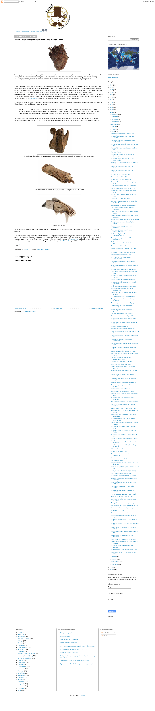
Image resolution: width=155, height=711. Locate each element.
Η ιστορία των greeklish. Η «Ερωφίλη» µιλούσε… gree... (122, 289)
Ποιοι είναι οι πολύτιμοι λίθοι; (119, 246)
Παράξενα (21, 660)
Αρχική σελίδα (58, 308)
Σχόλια (104, 635)
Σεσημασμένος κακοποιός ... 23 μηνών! (122, 361)
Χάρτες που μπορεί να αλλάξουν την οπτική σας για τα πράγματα (78, 664)
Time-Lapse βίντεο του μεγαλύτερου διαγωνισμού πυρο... (121, 230)
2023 (111, 87)
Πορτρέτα (20, 671)
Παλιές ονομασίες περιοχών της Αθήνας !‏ (122, 303)
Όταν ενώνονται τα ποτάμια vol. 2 (69, 642)
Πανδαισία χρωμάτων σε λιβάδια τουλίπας (123, 252)
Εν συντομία (31, 31)
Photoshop (21, 688)
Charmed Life (74, 239)
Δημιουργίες (21, 636)
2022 (111, 90)
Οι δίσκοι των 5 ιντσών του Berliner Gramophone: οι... (121, 454)
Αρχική (18, 31)
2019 (111, 97)
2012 (111, 567)
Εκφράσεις (21, 645)
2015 (111, 107)
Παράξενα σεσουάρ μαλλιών (119, 451)
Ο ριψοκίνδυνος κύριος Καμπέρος (121, 364)
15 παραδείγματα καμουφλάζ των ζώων (122, 313)
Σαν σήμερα (21, 673)
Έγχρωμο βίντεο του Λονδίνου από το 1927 (123, 408)
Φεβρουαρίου (115, 561)
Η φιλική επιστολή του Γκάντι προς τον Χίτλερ (124, 549)
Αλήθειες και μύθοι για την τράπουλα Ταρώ (123, 329)
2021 (111, 92)
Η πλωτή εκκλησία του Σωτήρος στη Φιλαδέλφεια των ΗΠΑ (121, 234)
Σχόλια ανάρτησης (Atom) (29, 311)
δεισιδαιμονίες (33, 98)
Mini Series (38, 31)
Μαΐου (113, 131)
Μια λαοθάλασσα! (116, 152)
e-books (20, 679)
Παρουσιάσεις (22, 662)
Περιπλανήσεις (22, 666)
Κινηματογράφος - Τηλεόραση (26, 654)
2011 (111, 569)
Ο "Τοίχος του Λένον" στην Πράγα (120, 174)
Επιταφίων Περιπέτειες (117, 510)
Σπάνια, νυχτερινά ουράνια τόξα (120, 513)
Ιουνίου (113, 129)
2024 (111, 85)
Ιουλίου (113, 126)
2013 (111, 112)
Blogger (83, 695)
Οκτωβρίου (114, 119)
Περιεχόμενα (24, 31)
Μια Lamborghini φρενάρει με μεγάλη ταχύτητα (124, 402)
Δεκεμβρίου (114, 114)
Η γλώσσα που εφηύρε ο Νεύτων (120, 389)
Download (21, 677)
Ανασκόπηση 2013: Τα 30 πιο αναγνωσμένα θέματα (74, 660)
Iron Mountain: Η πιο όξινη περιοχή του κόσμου (124, 505)
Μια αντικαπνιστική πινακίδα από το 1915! (123, 188)
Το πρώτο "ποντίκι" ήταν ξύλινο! (120, 177)
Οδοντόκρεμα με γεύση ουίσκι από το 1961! (123, 351)
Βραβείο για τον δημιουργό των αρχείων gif (123, 205)
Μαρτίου (114, 559)
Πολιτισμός (21, 669)
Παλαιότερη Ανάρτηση (97, 308)
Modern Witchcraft (63, 241)
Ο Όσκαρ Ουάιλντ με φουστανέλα (120, 326)
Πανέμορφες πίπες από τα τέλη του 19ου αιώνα (124, 316)
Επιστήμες (21, 651)
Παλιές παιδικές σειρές (66, 633)
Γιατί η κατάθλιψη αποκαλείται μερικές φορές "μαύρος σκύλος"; (77, 646)
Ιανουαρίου (114, 564)
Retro (19, 690)
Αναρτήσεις (105, 632)
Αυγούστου (114, 124)
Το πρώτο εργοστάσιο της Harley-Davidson (123, 186)
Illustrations (21, 681)
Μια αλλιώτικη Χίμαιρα (117, 460)
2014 (111, 109)
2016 (111, 104)
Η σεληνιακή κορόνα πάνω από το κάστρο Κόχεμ (125, 219)
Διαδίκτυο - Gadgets (23, 639)
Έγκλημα (20, 643)
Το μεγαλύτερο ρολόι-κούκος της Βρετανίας (123, 471)
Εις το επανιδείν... (65, 636)
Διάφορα (20, 641)
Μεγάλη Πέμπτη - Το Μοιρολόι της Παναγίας (123, 539)
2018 (111, 100)
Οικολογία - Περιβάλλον (24, 658)
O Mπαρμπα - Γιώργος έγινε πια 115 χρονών (123, 475)
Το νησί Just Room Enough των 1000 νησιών (124, 494)
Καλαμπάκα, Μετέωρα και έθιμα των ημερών (123, 508)
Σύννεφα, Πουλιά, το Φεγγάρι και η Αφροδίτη (123, 382)
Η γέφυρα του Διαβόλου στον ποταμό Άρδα (123, 286)
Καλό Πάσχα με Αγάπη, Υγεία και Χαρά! (122, 496)
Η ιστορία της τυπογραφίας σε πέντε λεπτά (123, 458)
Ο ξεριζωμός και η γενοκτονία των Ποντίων (123, 296)
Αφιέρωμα (21, 634)
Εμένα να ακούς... (23, 647)
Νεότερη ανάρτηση (20, 308)
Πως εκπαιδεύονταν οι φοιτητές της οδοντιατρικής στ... (121, 258)
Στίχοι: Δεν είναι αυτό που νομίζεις (69, 639)
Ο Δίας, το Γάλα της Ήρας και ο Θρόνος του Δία (124, 438)
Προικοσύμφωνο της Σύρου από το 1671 (122, 133)
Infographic (21, 684)
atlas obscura (22, 245)
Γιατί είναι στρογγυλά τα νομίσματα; (121, 255)
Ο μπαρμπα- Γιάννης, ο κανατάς (69, 652)
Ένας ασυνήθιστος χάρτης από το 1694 (122, 391)
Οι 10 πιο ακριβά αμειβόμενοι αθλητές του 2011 (73, 649)
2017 (111, 102)
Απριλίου (114, 556)
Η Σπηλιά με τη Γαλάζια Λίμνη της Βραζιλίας (123, 269)
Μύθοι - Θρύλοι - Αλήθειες (43, 249)
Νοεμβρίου (114, 116)
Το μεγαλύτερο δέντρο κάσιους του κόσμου (123, 503)
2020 (111, 95)
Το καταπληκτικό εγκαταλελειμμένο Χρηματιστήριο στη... (121, 358)
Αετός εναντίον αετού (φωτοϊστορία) (121, 473)
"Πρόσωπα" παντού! (117, 449)
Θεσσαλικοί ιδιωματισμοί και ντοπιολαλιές (123, 279)
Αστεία (20, 632)
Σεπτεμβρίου (115, 121)
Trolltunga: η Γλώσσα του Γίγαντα (120, 198)
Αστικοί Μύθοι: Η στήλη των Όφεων (121, 179)
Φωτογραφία (21, 675)
